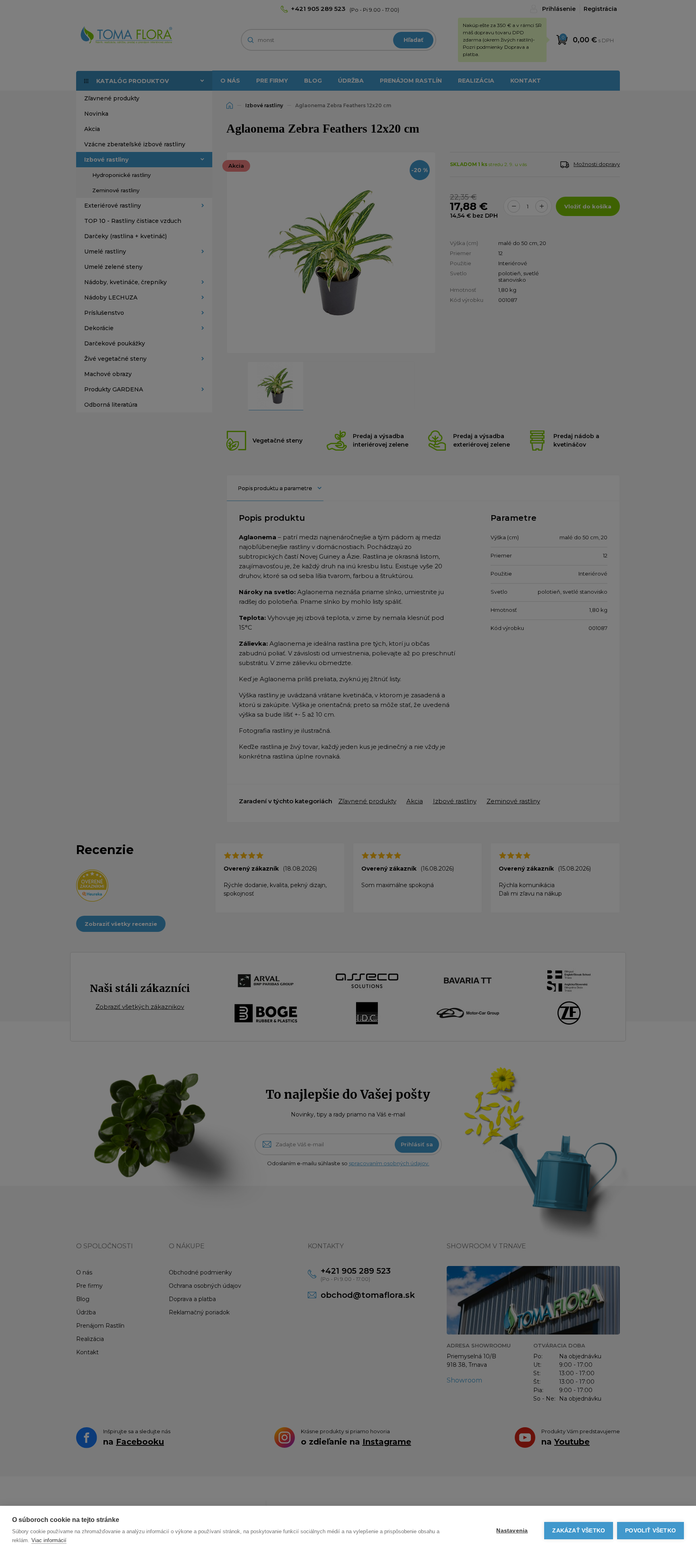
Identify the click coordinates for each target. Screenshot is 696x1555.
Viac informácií (48, 1540)
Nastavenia (512, 1531)
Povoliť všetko (650, 1531)
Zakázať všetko (578, 1531)
